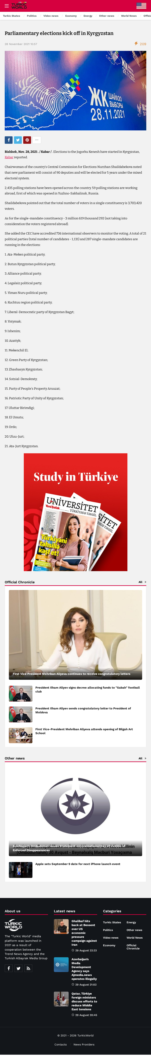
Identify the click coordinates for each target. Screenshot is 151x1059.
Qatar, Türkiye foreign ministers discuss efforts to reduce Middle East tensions (84, 1001)
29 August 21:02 (86, 984)
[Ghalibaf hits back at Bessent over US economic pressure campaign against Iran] (61, 926)
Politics (108, 930)
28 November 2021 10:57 (21, 44)
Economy (109, 945)
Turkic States (112, 922)
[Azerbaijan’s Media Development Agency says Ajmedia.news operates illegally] (61, 964)
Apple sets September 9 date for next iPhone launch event (77, 864)
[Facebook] (9, 968)
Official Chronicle (133, 947)
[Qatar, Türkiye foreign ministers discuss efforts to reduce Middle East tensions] (61, 999)
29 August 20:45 (86, 1015)
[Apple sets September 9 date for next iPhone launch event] (20, 870)
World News (135, 937)
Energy (131, 922)
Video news (110, 937)
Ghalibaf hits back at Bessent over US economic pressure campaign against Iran (84, 932)
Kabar (9, 157)
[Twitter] (18, 968)
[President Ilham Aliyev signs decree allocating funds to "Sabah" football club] (20, 694)
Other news (134, 930)
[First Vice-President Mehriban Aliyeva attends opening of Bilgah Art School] (20, 735)
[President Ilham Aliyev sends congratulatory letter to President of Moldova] (20, 714)
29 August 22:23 (86, 950)
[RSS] (28, 968)
